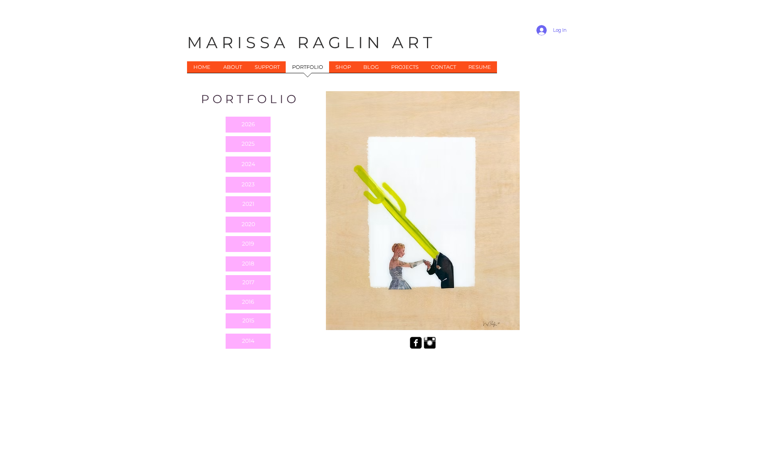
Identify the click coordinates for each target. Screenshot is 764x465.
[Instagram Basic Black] (430, 343)
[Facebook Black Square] (416, 343)
